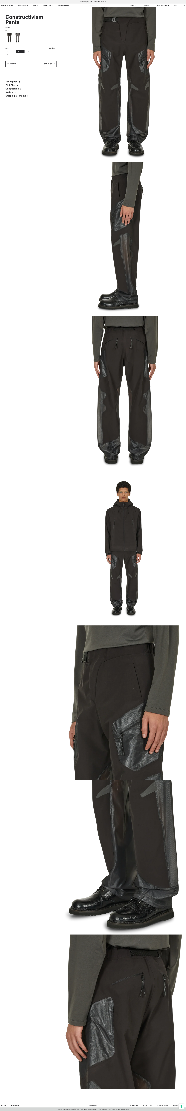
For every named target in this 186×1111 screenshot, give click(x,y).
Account (147, 5)
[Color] (18, 38)
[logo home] (93, 5)
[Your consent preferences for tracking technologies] (181, 1106)
